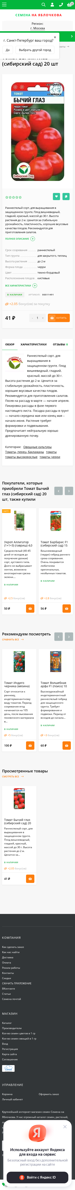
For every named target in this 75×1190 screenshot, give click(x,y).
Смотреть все (11, 776)
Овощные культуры (37, 447)
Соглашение (10, 1059)
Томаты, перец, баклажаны (24, 452)
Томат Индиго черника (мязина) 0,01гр (17, 686)
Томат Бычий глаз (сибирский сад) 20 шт (17, 823)
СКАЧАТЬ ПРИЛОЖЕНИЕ (16, 983)
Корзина (7, 1094)
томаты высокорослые (21, 457)
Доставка (7, 957)
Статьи (6, 994)
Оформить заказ (49, 1094)
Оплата (6, 962)
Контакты (8, 973)
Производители (12, 1028)
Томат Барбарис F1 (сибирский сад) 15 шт (54, 545)
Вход (5, 1044)
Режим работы (11, 968)
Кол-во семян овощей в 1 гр (19, 1038)
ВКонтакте (8, 988)
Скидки (6, 978)
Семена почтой (11, 999)
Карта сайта (9, 1054)
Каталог (7, 1023)
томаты (60, 46)
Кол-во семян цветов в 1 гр (18, 1033)
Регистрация (10, 1049)
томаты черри (50, 457)
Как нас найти (11, 952)
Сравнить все (11, 639)
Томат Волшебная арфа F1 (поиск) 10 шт (54, 686)
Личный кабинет (12, 1099)
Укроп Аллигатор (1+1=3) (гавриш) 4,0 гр (18, 545)
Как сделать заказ (13, 947)
